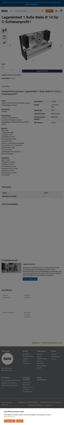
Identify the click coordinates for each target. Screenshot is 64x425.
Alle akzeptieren (10, 421)
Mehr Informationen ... (10, 416)
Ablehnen (19, 421)
